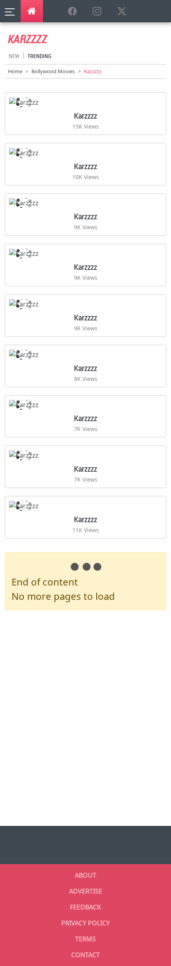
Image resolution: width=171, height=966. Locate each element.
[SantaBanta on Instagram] (97, 12)
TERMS (85, 939)
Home (15, 71)
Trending (39, 56)
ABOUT (85, 875)
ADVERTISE (85, 891)
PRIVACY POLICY (85, 923)
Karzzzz (85, 115)
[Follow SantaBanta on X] (122, 12)
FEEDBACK (85, 907)
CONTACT (85, 954)
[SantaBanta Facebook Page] (72, 12)
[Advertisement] (85, 721)
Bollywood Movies (53, 71)
